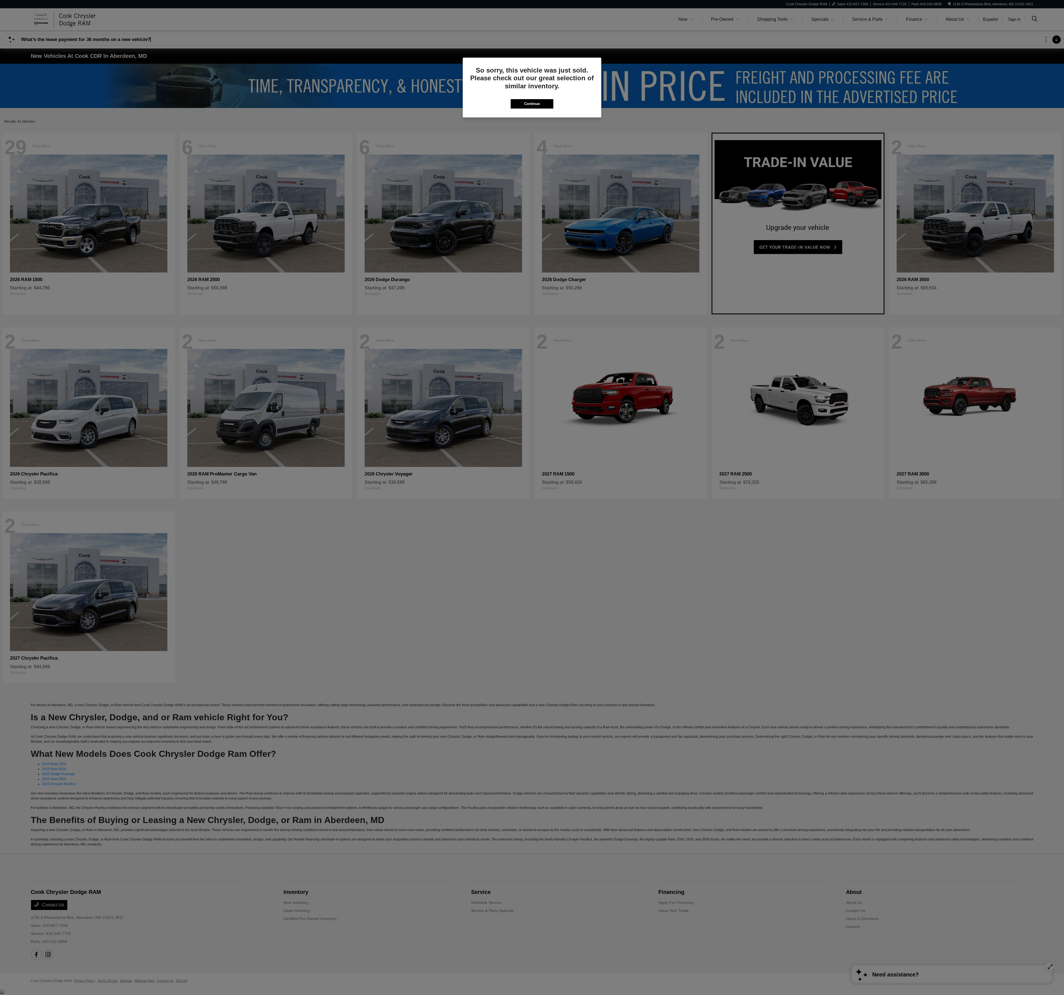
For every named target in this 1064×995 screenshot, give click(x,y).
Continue (532, 104)
